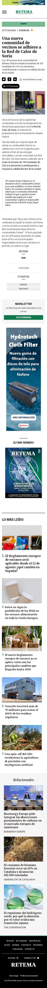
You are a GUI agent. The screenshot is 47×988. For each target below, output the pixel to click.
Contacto (29, 949)
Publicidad (18, 949)
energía (23, 285)
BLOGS (7, 945)
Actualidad (9, 30)
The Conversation (15, 927)
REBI (23, 258)
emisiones (23, 289)
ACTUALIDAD (21, 941)
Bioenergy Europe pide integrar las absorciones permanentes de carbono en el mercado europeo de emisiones (23, 820)
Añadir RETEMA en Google (32, 80)
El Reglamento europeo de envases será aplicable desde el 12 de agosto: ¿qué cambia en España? (23, 563)
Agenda (15, 945)
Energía (24, 30)
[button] (4, 79)
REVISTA (10, 941)
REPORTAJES (34, 941)
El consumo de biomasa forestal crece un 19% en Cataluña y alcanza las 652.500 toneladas (20, 870)
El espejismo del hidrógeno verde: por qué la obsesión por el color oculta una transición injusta (23, 918)
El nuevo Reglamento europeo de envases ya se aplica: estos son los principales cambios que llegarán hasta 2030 (21, 662)
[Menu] (5, 12)
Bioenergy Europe (14, 831)
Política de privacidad (29, 976)
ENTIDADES (38, 945)
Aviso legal (13, 976)
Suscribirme (23, 317)
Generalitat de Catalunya (19, 879)
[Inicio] (24, 12)
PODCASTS (26, 945)
